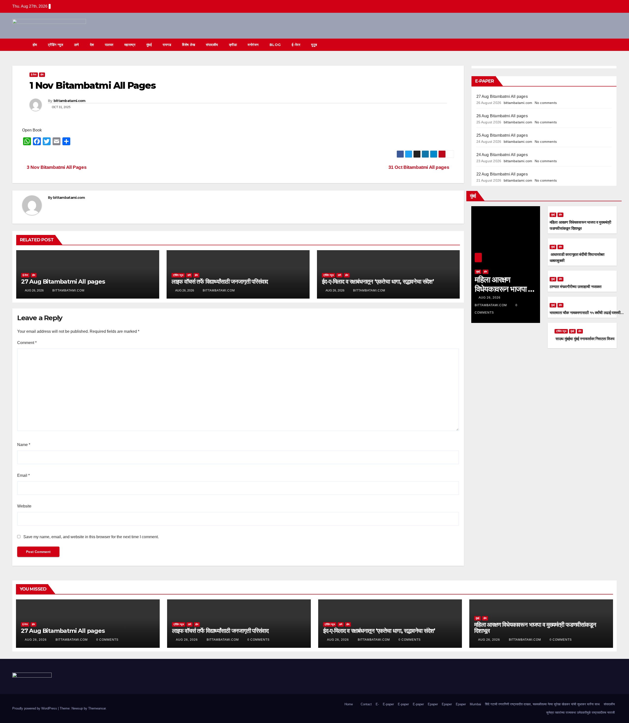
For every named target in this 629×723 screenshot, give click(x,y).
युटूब (314, 45)
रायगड (167, 45)
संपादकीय (212, 45)
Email (23, 475)
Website (24, 506)
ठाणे (76, 45)
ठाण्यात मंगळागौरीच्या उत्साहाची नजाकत (575, 286)
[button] (603, 45)
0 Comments (107, 639)
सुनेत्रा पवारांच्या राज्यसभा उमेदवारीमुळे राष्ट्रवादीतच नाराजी (580, 712)
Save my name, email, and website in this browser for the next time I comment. (91, 537)
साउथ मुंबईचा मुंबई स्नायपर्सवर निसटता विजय (584, 338)
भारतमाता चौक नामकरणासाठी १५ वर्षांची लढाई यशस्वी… (587, 312)
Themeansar (97, 708)
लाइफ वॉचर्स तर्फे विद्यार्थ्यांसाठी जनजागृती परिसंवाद (220, 281)
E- (377, 704)
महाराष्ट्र (130, 45)
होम (35, 45)
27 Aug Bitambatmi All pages (63, 281)
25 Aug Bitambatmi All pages (502, 135)
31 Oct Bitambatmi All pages (419, 167)
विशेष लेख (188, 45)
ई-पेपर (296, 45)
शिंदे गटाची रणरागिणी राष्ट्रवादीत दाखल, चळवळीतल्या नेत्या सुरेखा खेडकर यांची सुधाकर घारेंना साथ (542, 704)
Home (348, 704)
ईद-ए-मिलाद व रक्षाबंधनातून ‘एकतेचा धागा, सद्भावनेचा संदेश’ (378, 281)
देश (92, 45)
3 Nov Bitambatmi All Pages (56, 167)
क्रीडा (233, 45)
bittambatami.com (70, 101)
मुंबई (149, 45)
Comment (27, 343)
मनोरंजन (253, 45)
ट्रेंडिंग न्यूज (55, 45)
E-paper (388, 704)
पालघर (109, 45)
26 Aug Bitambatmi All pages (502, 116)
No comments (546, 103)
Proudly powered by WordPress (35, 708)
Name (23, 445)
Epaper (433, 704)
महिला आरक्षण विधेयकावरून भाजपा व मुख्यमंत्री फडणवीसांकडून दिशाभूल (535, 627)
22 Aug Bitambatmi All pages (502, 174)
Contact (366, 704)
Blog (275, 45)
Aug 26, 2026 (489, 297)
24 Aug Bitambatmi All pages (502, 155)
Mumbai (475, 704)
